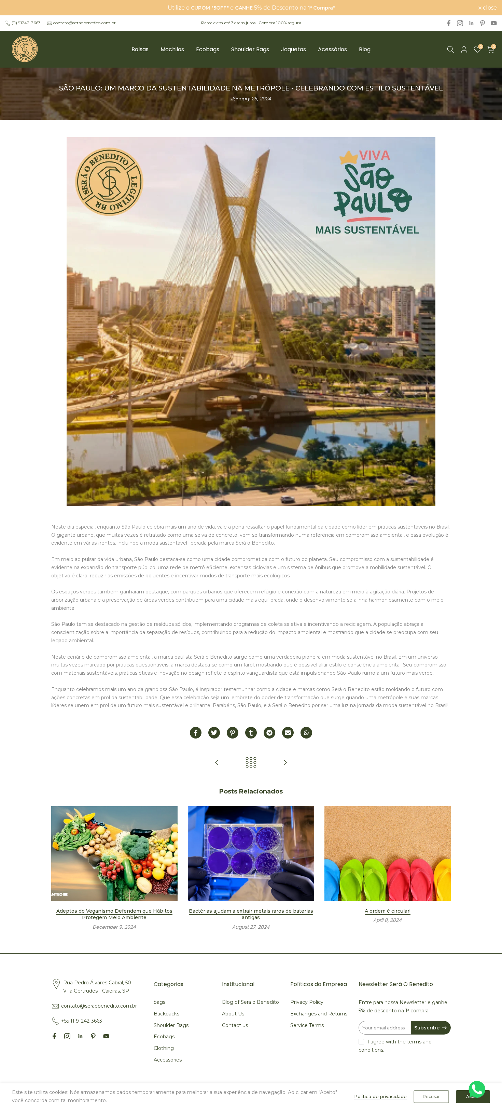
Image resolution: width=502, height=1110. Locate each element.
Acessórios (332, 49)
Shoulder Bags (250, 49)
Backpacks (166, 1014)
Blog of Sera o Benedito (250, 1002)
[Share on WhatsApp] (306, 733)
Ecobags (207, 49)
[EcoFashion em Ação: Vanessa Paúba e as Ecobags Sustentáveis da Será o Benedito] (217, 763)
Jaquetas (293, 49)
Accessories (168, 1060)
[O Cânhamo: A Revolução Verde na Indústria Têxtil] (285, 763)
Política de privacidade (380, 1096)
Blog (365, 49)
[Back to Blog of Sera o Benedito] (251, 763)
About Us (233, 1014)
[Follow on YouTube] (494, 23)
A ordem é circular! (387, 911)
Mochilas (172, 49)
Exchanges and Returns (318, 1014)
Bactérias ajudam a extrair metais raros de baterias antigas (251, 914)
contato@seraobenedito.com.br (84, 22)
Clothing (164, 1048)
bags (159, 1002)
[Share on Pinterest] (232, 733)
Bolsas (140, 49)
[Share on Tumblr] (251, 733)
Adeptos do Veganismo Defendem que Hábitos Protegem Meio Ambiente (114, 914)
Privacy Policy (306, 1002)
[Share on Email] (288, 733)
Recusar (431, 1096)
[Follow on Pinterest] (482, 23)
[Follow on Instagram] (460, 23)
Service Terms (307, 1025)
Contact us (235, 1025)
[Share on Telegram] (269, 733)
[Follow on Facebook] (449, 23)
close (16, 8)
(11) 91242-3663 (26, 22)
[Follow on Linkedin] (471, 23)
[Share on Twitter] (214, 733)
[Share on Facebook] (195, 733)
